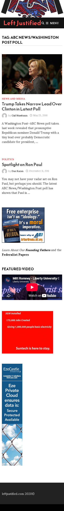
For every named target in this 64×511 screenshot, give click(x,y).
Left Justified (22, 23)
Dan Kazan (17, 170)
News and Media (13, 98)
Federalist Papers (15, 254)
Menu (54, 23)
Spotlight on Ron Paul (22, 164)
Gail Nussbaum (19, 115)
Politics (8, 159)
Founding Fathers (37, 249)
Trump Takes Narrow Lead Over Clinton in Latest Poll (32, 106)
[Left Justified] (32, 8)
